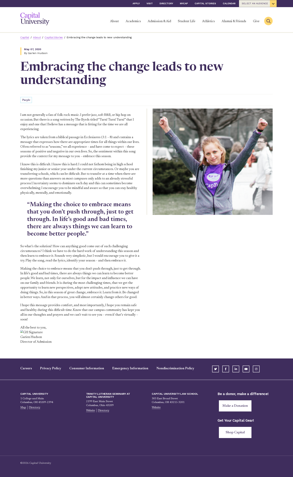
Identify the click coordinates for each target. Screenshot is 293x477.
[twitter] (215, 369)
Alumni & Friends (234, 21)
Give (256, 21)
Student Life (186, 21)
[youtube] (246, 369)
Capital (24, 37)
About (114, 21)
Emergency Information (130, 368)
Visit (149, 3)
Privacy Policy (50, 368)
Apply (136, 3)
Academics (133, 21)
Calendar (229, 3)
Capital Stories (205, 3)
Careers (26, 368)
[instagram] (256, 369)
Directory (166, 3)
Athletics (208, 21)
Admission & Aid (159, 21)
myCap (184, 3)
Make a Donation (235, 406)
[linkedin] (235, 369)
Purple (26, 100)
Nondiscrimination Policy (175, 368)
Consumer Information (86, 368)
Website (90, 410)
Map (23, 407)
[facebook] (225, 369)
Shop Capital (235, 432)
